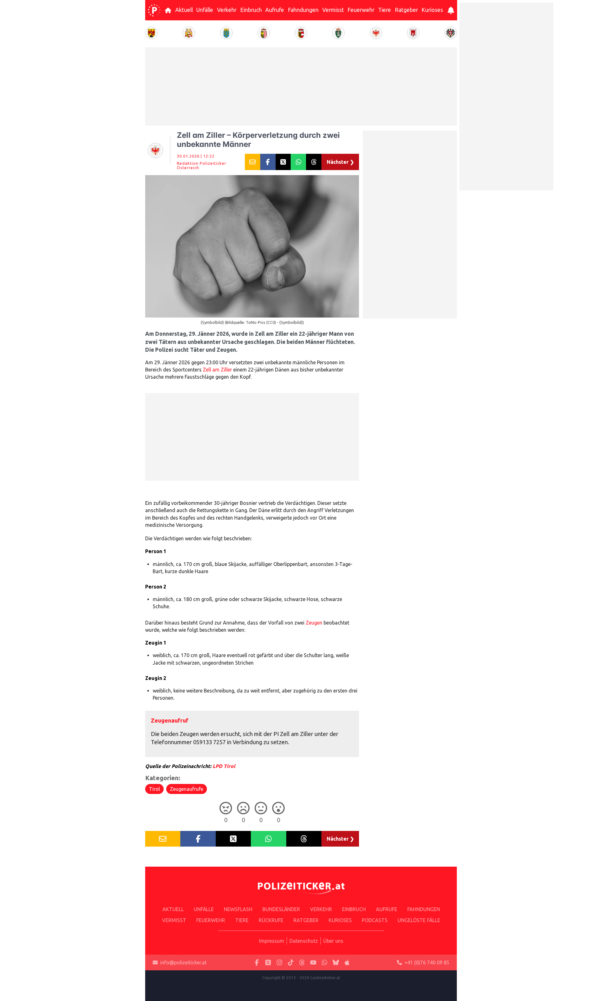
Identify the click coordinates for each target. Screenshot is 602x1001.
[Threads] (302, 962)
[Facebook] (257, 962)
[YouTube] (313, 962)
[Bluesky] (336, 962)
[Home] (154, 10)
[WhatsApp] (324, 962)
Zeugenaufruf (169, 720)
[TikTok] (291, 962)
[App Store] (347, 962)
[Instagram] (279, 962)
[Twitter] (268, 962)
